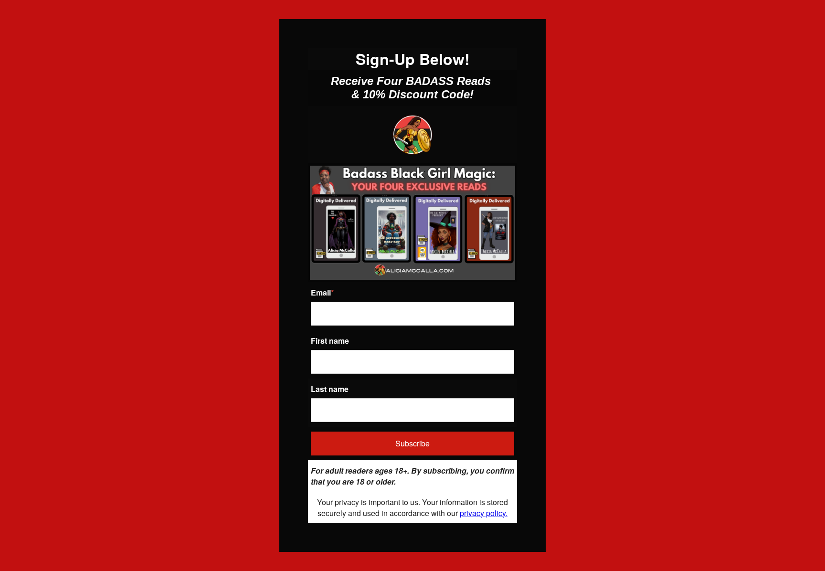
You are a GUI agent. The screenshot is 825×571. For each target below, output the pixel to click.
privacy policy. (484, 513)
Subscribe (412, 443)
